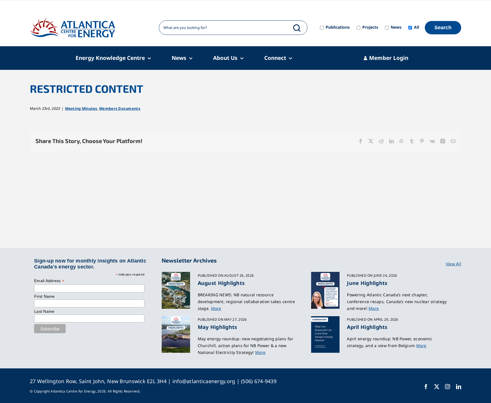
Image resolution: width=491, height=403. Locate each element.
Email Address (49, 281)
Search (443, 27)
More (216, 308)
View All (453, 263)
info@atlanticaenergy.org (203, 381)
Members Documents (119, 108)
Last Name (44, 311)
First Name (44, 296)
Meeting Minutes (81, 108)
